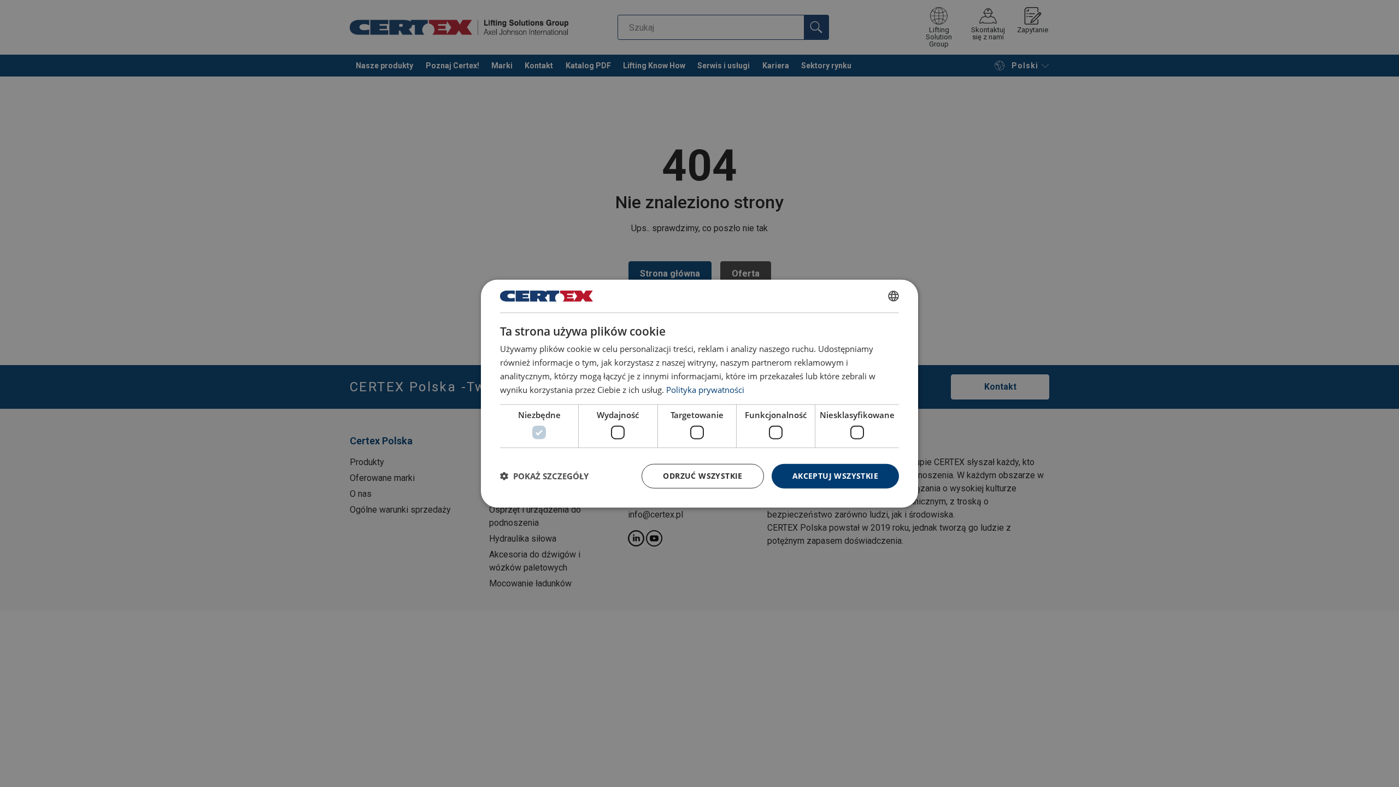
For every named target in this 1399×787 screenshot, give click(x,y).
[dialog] (699, 394)
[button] (544, 476)
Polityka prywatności (705, 389)
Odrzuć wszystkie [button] (702, 476)
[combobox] (893, 296)
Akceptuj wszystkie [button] (835, 476)
